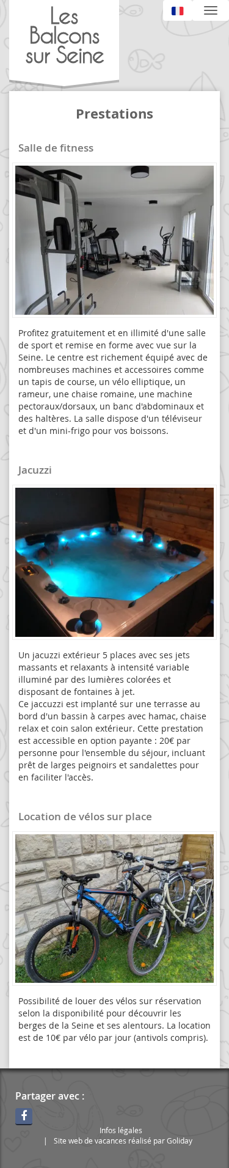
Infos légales (121, 1130)
